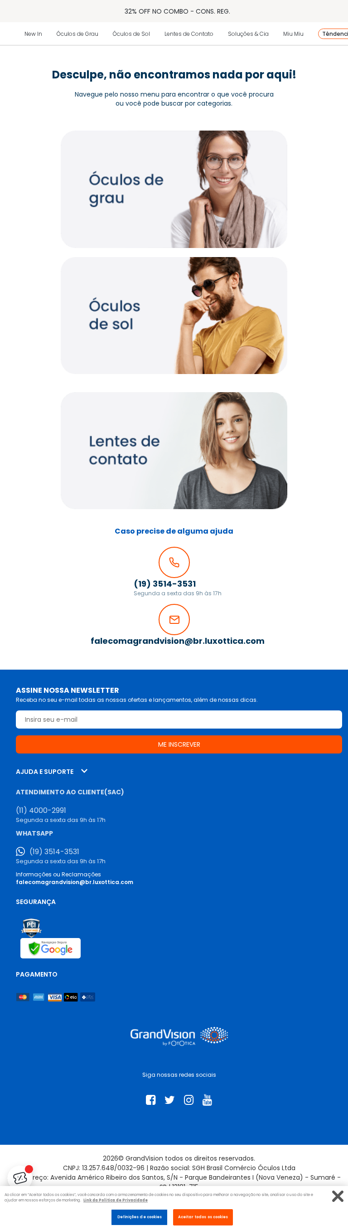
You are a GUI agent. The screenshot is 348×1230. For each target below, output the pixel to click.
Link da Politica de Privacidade (115, 1200)
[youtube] (207, 1100)
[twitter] (169, 1100)
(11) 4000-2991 (41, 811)
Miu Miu (293, 34)
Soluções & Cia (248, 34)
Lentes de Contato (188, 34)
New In (33, 34)
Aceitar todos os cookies (203, 1217)
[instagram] (188, 1100)
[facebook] (150, 1100)
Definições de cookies (139, 1217)
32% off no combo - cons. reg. (177, 11)
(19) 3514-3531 (54, 852)
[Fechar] (337, 1196)
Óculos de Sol (131, 34)
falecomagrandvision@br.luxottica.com (74, 882)
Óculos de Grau (77, 34)
